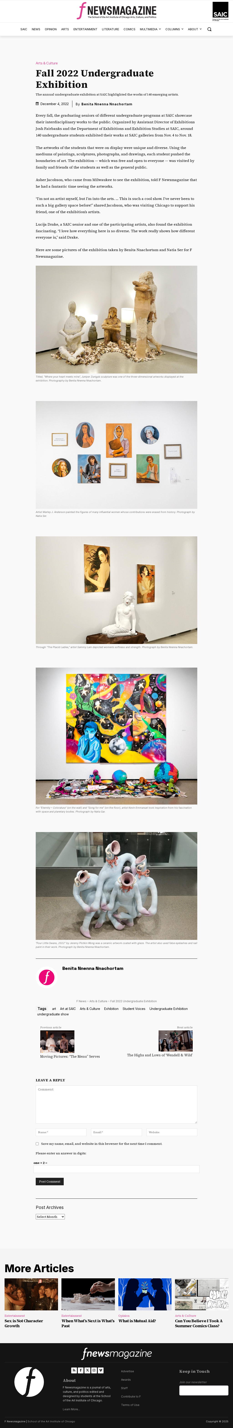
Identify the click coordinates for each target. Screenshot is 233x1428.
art (54, 1009)
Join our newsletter (193, 1382)
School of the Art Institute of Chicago (51, 1421)
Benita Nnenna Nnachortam (106, 104)
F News (81, 1001)
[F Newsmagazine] (220, 11)
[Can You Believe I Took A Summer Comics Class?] (201, 1294)
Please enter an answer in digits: (61, 1153)
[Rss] (74, 1370)
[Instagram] (94, 1370)
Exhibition (111, 1009)
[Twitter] (87, 1370)
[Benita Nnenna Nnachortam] (47, 977)
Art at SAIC (68, 1009)
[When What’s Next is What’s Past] (88, 1294)
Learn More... (71, 1409)
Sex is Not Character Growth (24, 1323)
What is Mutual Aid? (137, 1321)
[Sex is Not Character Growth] (31, 1294)
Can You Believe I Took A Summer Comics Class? (199, 1323)
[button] (209, 29)
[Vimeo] (101, 1370)
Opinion (123, 1316)
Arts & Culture (47, 63)
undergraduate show (53, 1014)
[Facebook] (81, 1370)
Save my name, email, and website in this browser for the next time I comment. (101, 1143)
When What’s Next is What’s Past (87, 1323)
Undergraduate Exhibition (168, 1009)
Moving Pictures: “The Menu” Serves (70, 1056)
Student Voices (134, 1009)
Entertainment (15, 1316)
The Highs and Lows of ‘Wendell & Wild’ (160, 1055)
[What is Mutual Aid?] (145, 1294)
